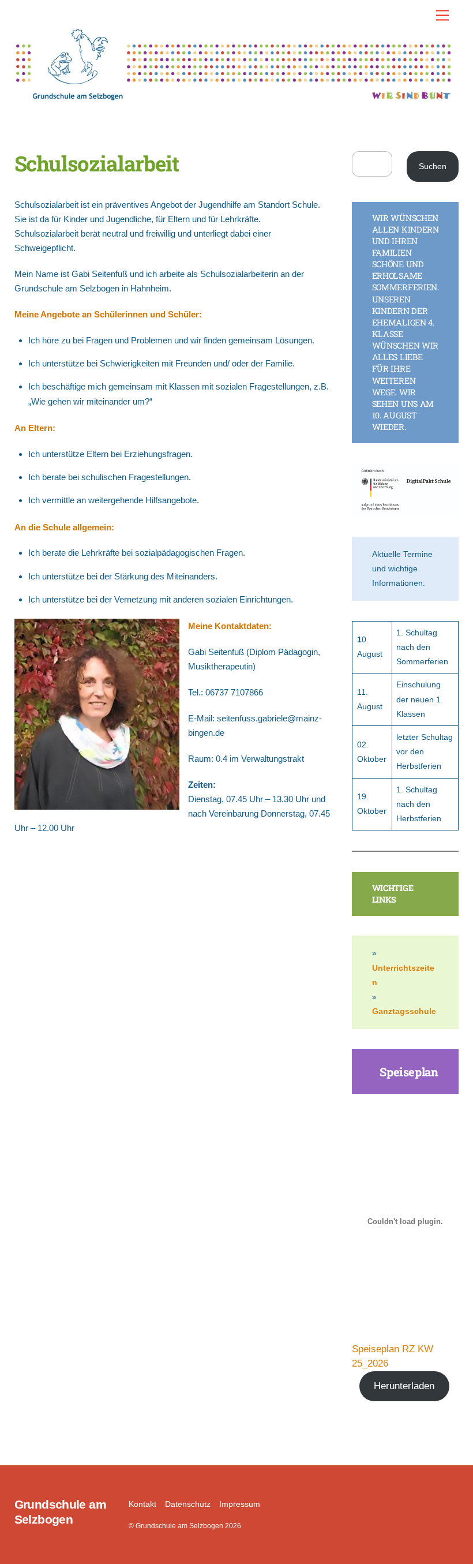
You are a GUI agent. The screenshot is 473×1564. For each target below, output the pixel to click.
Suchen (432, 166)
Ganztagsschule (404, 1011)
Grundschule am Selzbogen (179, 1526)
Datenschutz (188, 1504)
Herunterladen (404, 1385)
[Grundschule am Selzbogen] (233, 96)
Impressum (239, 1504)
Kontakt (142, 1504)
